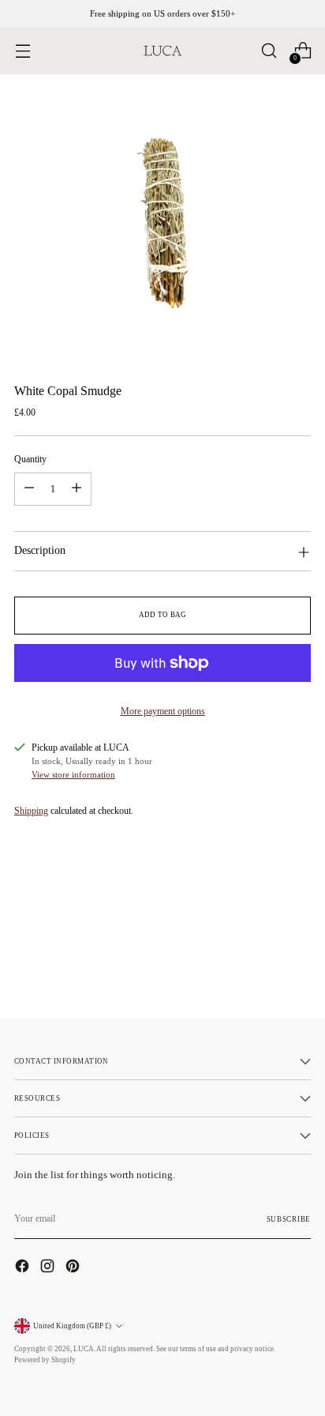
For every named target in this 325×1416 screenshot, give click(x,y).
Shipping (31, 810)
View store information (73, 774)
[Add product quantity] (76, 489)
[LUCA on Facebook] (23, 1268)
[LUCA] (162, 50)
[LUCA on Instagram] (48, 1268)
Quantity (30, 459)
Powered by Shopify (45, 1360)
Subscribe (289, 1219)
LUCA (83, 1349)
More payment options (163, 711)
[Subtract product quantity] (29, 489)
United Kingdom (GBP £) (72, 1326)
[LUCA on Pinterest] (74, 1268)
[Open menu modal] (22, 51)
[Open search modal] (268, 51)
